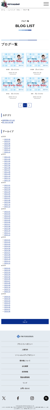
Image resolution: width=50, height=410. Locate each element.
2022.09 (7, 202)
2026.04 (7, 303)
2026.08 (7, 311)
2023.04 (7, 218)
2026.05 (7, 305)
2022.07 (7, 198)
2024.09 (7, 257)
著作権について (25, 361)
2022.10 (7, 204)
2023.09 (7, 228)
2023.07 (7, 224)
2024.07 (7, 252)
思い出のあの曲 (7, 122)
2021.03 (7, 161)
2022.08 (7, 200)
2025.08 (7, 283)
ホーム (3, 10)
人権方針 (25, 350)
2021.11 (7, 178)
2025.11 (7, 289)
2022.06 (7, 196)
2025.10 (7, 287)
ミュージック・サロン (14, 10)
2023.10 (7, 230)
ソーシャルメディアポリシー (25, 355)
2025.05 (7, 276)
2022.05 (7, 194)
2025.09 (7, 285)
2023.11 (7, 233)
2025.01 (7, 268)
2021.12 (7, 180)
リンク (25, 383)
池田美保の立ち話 (8, 120)
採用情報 (25, 372)
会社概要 (25, 366)
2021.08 (7, 172)
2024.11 (7, 261)
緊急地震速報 (25, 377)
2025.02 (7, 270)
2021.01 (7, 157)
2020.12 (7, 152)
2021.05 (7, 165)
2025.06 (7, 279)
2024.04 (7, 246)
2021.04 (7, 163)
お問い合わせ (25, 388)
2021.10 (7, 176)
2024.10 (7, 259)
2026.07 (7, 309)
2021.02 (7, 159)
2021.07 (7, 169)
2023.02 (7, 213)
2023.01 (7, 211)
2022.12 (7, 206)
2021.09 (7, 174)
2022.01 (7, 185)
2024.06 (7, 250)
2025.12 (7, 291)
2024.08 (7, 254)
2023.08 (7, 226)
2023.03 (7, 216)
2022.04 (7, 192)
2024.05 (7, 248)
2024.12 (7, 263)
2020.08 (7, 143)
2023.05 (7, 220)
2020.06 (7, 139)
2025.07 (7, 281)
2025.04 (7, 274)
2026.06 (7, 307)
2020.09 (7, 145)
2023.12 (7, 235)
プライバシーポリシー (25, 344)
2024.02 (7, 242)
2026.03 (7, 301)
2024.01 (7, 240)
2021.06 (7, 167)
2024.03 (7, 244)
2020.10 (7, 148)
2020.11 (7, 150)
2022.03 (7, 189)
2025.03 (7, 272)
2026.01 (7, 296)
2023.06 (7, 222)
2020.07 (7, 141)
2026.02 (7, 298)
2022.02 (7, 187)
